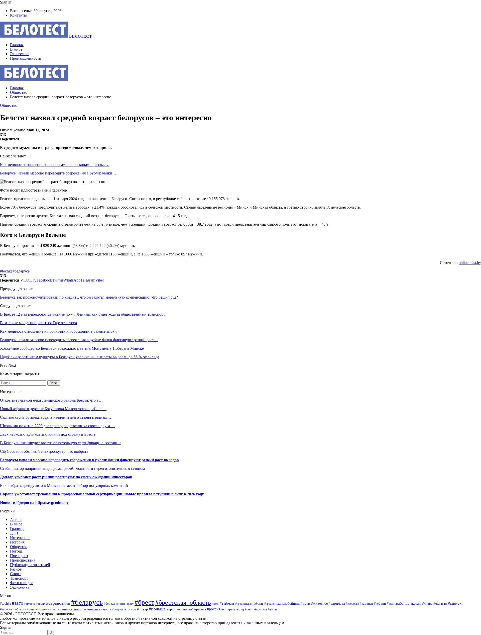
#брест (144, 602)
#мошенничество (48, 609)
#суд (240, 609)
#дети (305, 603)
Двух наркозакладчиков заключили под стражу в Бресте (47, 434)
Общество (8, 105)
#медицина (440, 603)
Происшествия (22, 560)
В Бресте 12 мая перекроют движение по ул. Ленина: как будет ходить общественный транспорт (82, 314)
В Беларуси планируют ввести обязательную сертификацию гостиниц (60, 443)
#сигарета (228, 609)
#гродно (269, 603)
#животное (319, 603)
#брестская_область (183, 602)
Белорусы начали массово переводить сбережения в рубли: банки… (58, 173)
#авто (17, 603)
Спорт (15, 574)
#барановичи (58, 603)
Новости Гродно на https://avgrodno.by (34, 502)
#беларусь (21, 271)
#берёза (109, 603)
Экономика (19, 54)
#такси (249, 609)
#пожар (142, 609)
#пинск (130, 609)
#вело (215, 603)
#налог (67, 609)
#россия (213, 609)
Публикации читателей (30, 565)
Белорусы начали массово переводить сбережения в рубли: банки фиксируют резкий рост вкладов (89, 460)
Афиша (16, 519)
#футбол (260, 609)
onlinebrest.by (470, 262)
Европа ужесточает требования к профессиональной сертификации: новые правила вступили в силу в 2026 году (102, 494)
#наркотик (80, 609)
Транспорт (19, 578)
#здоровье (352, 603)
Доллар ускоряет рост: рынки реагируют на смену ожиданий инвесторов (66, 477)
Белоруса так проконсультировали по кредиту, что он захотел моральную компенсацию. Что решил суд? (89, 297)
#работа (200, 609)
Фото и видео (21, 583)
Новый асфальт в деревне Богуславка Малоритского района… (53, 409)
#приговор (174, 609)
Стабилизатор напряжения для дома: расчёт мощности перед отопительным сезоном (72, 468)
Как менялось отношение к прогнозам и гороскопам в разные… (54, 164)
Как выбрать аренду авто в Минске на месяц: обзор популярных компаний (64, 485)
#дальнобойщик (288, 603)
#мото (31, 609)
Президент (19, 556)
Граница (17, 528)
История (17, 542)
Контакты (18, 15)
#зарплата (337, 603)
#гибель (227, 603)
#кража (415, 603)
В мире (16, 49)
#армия (40, 603)
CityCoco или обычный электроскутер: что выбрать (44, 451)
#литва (427, 603)
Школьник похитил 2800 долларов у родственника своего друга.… (57, 426)
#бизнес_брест (125, 603)
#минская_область (13, 609)
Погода (16, 551)
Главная (17, 45)
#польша (157, 608)
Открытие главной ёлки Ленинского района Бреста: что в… (51, 400)
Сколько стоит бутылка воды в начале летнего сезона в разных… (55, 417)
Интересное (20, 537)
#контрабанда (398, 603)
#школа (272, 609)
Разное (16, 569)
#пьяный (188, 609)
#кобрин (380, 603)
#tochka (6, 271)
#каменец (366, 603)
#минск (454, 603)
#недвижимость (99, 609)
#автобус (29, 603)
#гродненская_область (249, 603)
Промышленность (25, 58)
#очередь (118, 609)
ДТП (14, 533)
